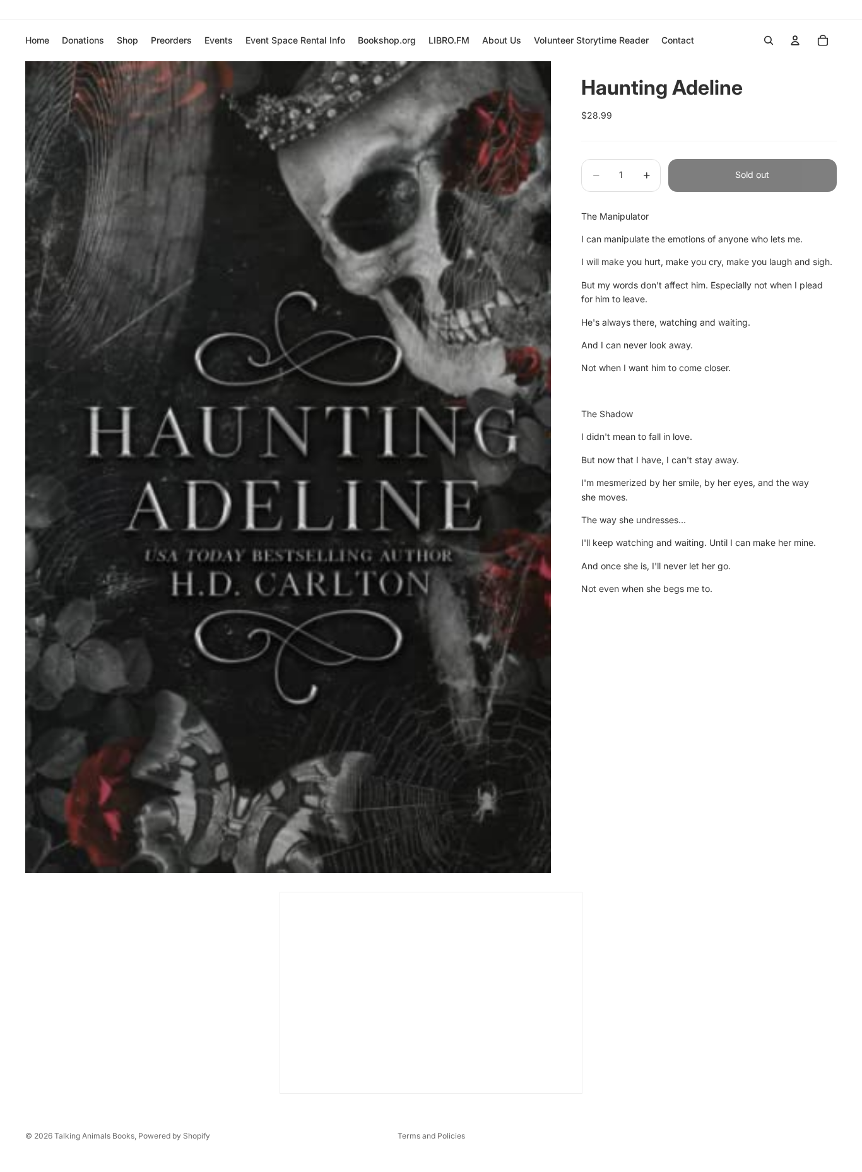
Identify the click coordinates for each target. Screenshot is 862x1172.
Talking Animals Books (94, 1135)
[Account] (795, 40)
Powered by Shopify (174, 1135)
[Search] (768, 40)
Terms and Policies (431, 1135)
